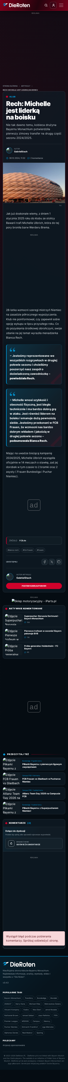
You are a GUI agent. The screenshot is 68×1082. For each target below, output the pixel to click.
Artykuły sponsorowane (14, 1045)
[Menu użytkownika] (53, 5)
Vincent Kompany (11, 1010)
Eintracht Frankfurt (30, 1027)
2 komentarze (37, 158)
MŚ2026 (25, 1021)
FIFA (56, 1015)
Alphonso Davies (11, 1033)
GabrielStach (23, 577)
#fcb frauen (28, 550)
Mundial (53, 998)
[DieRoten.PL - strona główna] (16, 5)
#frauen (40, 550)
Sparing (40, 1033)
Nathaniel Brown (11, 1015)
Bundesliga (41, 998)
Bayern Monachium (12, 998)
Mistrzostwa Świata (52, 1004)
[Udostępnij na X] (52, 562)
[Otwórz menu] (61, 5)
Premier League (11, 1021)
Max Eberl (37, 1010)
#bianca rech (13, 550)
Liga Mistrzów (48, 1027)
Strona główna (10, 86)
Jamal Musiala (51, 1010)
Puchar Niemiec (11, 1027)
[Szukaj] (46, 5)
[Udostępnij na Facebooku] (45, 562)
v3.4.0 (6, 982)
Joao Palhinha (44, 1015)
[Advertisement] (34, 49)
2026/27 (7, 1004)
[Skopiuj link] (59, 562)
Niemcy (47, 1021)
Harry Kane (20, 1004)
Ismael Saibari (28, 1015)
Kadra (26, 1010)
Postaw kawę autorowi (34, 586)
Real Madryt (27, 1033)
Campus (36, 1021)
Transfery (29, 998)
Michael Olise (34, 1004)
